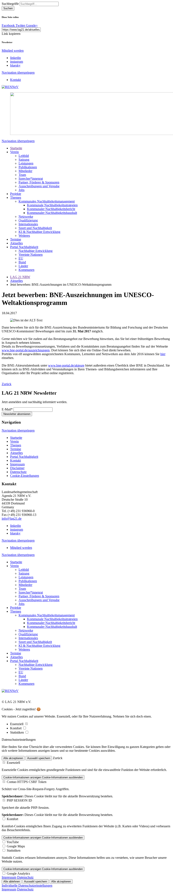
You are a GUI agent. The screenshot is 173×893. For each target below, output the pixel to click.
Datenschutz (18, 472)
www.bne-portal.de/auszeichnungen (26, 350)
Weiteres (24, 235)
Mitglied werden (13, 50)
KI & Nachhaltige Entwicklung (39, 232)
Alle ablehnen (11, 881)
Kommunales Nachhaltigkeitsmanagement (47, 201)
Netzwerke (26, 216)
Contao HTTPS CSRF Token (26, 782)
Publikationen (28, 167)
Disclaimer (17, 468)
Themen (15, 197)
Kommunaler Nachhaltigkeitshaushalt (52, 213)
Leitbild (24, 156)
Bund (22, 262)
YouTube (13, 842)
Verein (14, 152)
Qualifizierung (28, 220)
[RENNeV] (10, 87)
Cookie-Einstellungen (24, 475)
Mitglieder (25, 171)
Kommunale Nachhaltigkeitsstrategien (52, 205)
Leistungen (26, 163)
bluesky (15, 65)
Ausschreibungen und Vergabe (39, 186)
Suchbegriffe (10, 3)
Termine (15, 239)
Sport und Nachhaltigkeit (35, 228)
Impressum (17, 464)
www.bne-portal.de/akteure (66, 365)
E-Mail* (7, 409)
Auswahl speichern (38, 758)
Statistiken (17, 732)
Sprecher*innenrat (31, 178)
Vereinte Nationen (31, 254)
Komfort (16, 728)
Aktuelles (16, 243)
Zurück (6, 384)
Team (22, 175)
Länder (23, 266)
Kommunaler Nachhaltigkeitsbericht (51, 209)
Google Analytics (18, 873)
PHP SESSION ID (19, 800)
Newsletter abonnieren (16, 414)
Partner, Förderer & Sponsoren (39, 182)
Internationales (28, 224)
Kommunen (26, 270)
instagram (16, 61)
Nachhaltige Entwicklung (36, 251)
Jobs (21, 190)
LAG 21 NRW (20, 277)
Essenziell (17, 724)
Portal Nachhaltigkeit (24, 247)
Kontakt (15, 80)
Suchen (8, 8)
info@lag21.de (12, 518)
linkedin (15, 58)
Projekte (15, 194)
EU (21, 258)
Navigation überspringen (18, 72)
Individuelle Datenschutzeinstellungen (27, 885)
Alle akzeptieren (13, 758)
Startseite (16, 148)
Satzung (24, 159)
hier (162, 354)
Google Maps (16, 846)
